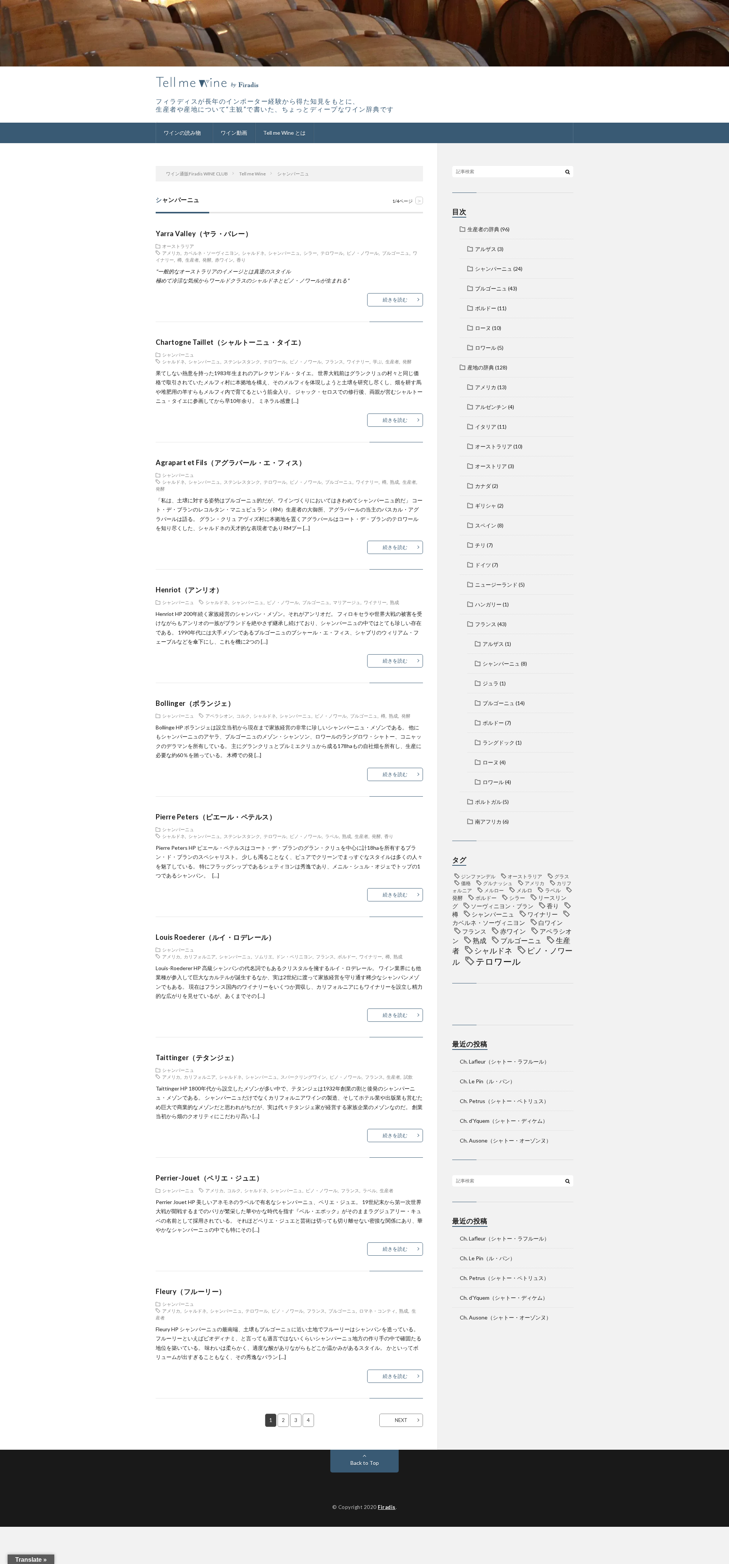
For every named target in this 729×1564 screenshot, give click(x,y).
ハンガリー (488, 604)
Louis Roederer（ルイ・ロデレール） (215, 937)
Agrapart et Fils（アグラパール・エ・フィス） (231, 462)
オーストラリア (178, 246)
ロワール (485, 347)
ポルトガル (488, 802)
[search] (567, 171)
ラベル (332, 836)
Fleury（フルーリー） (191, 1291)
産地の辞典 (480, 367)
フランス (334, 361)
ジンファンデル (478, 876)
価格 (466, 883)
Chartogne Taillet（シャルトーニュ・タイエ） (230, 342)
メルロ (524, 890)
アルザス (485, 249)
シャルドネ (253, 253)
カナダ (483, 486)
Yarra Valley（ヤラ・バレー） (204, 233)
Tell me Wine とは (284, 132)
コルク (243, 715)
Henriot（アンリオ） (189, 590)
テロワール (331, 253)
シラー (310, 253)
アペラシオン (219, 715)
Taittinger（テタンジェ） (197, 1057)
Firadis (387, 1507)
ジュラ (491, 683)
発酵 (206, 259)
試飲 (408, 1077)
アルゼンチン (491, 407)
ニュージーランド (496, 584)
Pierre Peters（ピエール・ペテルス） (216, 817)
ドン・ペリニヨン (294, 956)
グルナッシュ (498, 883)
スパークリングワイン (303, 1077)
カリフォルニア (200, 956)
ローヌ (483, 328)
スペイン (485, 525)
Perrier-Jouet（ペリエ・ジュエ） (209, 1178)
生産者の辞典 (483, 229)
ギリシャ (485, 505)
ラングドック (498, 742)
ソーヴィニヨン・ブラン (502, 906)
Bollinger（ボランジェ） (195, 703)
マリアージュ (346, 602)
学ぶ (377, 361)
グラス (561, 876)
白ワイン (550, 922)
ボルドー (347, 956)
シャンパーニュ (284, 253)
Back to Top (364, 1463)
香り (241, 259)
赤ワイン (224, 259)
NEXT (401, 1420)
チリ (480, 545)
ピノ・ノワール (363, 253)
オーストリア (491, 466)
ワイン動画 (234, 132)
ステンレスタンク (242, 361)
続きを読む (395, 300)
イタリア (485, 426)
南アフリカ (488, 821)
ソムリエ (263, 956)
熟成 (394, 482)
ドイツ (483, 565)
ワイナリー (358, 361)
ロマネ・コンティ (377, 1310)
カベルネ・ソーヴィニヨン (211, 253)
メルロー (494, 890)
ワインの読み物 (182, 132)
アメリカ (171, 253)
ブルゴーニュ (395, 253)
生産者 (192, 259)
